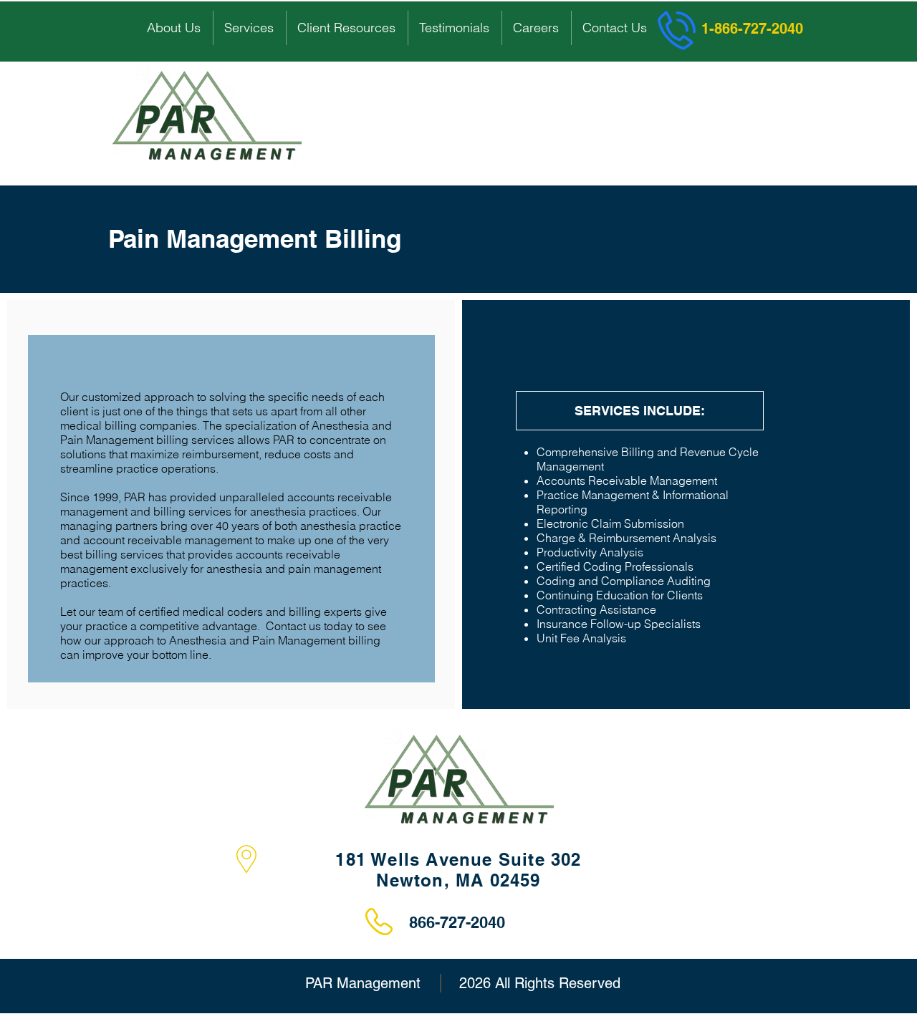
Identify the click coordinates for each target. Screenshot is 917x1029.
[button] (174, 28)
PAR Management (363, 983)
